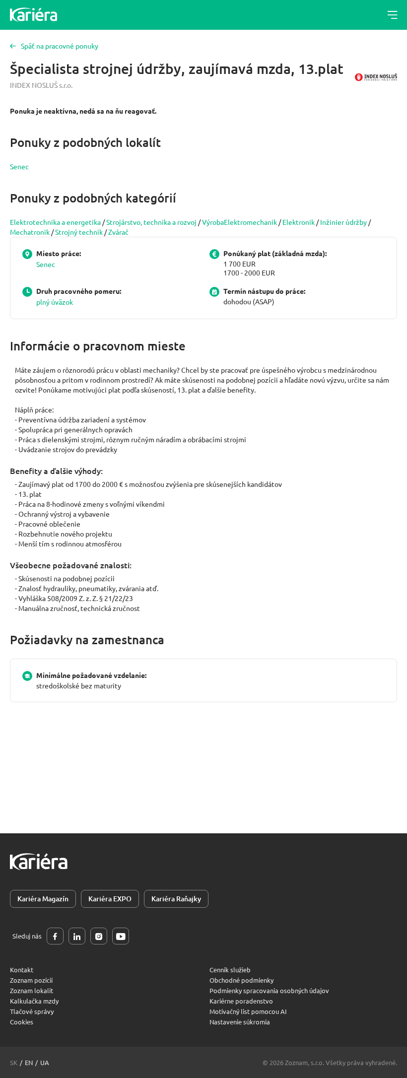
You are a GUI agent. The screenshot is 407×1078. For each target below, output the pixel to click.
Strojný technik (79, 231)
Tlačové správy (32, 1011)
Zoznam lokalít (31, 990)
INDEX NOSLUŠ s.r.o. (41, 84)
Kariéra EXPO (110, 898)
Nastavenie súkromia (239, 1021)
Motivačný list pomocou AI (248, 1011)
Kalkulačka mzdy (34, 1001)
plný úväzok (54, 301)
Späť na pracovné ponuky (59, 45)
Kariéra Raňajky (176, 898)
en (29, 1062)
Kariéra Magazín (42, 898)
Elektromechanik (250, 221)
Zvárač (118, 231)
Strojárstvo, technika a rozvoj (151, 221)
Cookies (21, 1021)
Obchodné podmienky (241, 980)
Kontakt (21, 969)
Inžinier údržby (343, 221)
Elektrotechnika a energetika (55, 221)
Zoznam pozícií (31, 980)
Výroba (213, 221)
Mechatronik (30, 231)
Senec (19, 166)
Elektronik (298, 221)
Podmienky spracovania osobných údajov (269, 990)
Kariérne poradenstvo (241, 1001)
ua (44, 1062)
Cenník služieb (230, 969)
